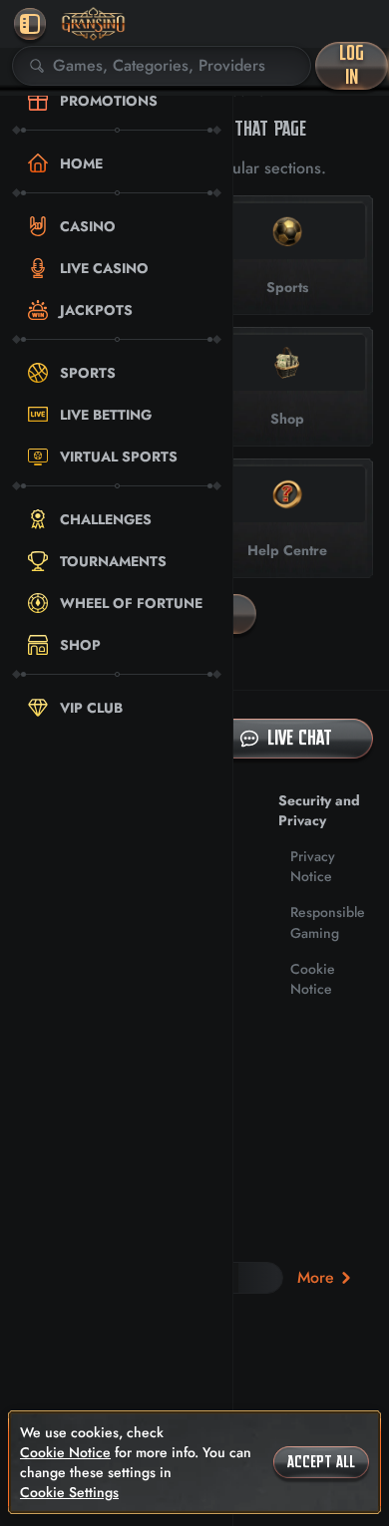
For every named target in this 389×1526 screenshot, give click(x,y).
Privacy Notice (312, 866)
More (315, 1277)
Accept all (321, 1462)
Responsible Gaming (327, 922)
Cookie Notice (312, 979)
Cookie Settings (69, 1492)
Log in (351, 65)
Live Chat (299, 738)
